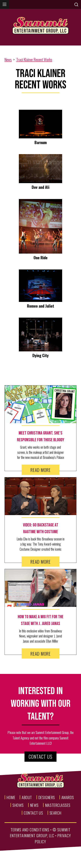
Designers (46, 797)
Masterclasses (57, 805)
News (8, 59)
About (27, 797)
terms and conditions (30, 830)
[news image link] (40, 404)
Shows (18, 805)
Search (55, 813)
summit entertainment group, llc (40, 833)
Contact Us (40, 756)
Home (11, 797)
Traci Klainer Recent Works (34, 59)
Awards (67, 797)
